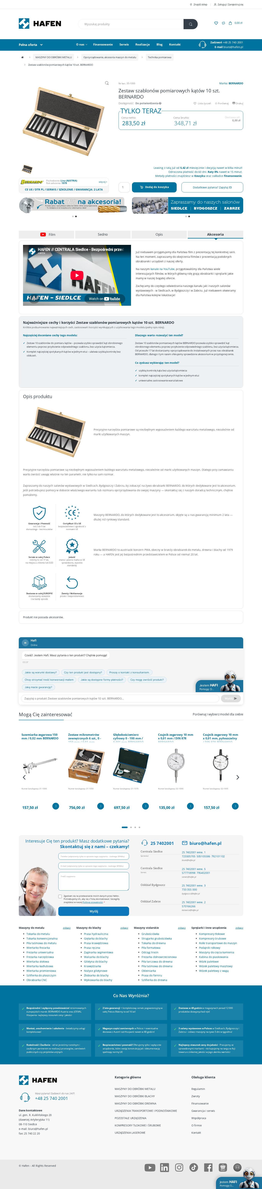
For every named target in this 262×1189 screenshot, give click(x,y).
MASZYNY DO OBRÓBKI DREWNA (135, 1103)
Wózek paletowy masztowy (215, 966)
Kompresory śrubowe (212, 938)
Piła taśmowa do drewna (157, 966)
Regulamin (198, 1089)
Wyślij (94, 911)
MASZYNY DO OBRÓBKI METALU (53, 57)
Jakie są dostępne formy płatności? (102, 679)
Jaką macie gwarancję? (38, 687)
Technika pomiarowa (159, 57)
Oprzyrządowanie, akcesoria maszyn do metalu (109, 57)
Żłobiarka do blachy (96, 975)
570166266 (188, 906)
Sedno (103, 234)
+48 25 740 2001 (233, 42)
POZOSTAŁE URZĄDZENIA (130, 1118)
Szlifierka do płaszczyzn (41, 975)
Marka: (231, 83)
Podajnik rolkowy (209, 948)
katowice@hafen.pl (190, 910)
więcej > (103, 181)
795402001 (203, 873)
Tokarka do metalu (38, 934)
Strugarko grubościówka (157, 938)
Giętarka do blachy (95, 938)
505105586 (203, 856)
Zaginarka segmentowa (98, 952)
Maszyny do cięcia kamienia (216, 952)
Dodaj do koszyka (157, 187)
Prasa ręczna (92, 948)
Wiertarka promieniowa (41, 971)
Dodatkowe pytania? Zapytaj (211, 187)
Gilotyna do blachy (95, 961)
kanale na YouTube (163, 269)
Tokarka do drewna (154, 943)
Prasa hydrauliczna (96, 934)
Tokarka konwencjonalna (42, 938)
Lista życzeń (204, 103)
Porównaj (223, 103)
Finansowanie (103, 44)
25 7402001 (162, 843)
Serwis (124, 44)
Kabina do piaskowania (213, 957)
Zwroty (195, 1096)
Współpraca (198, 1118)
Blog (159, 44)
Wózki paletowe (209, 961)
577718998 (188, 873)
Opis (159, 234)
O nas (80, 44)
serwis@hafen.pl (189, 876)
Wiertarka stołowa (37, 961)
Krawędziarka (92, 966)
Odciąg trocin (150, 952)
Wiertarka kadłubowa (39, 966)
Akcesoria (215, 234)
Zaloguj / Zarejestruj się (230, 4)
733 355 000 (189, 889)
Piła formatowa (151, 948)
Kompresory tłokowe (212, 934)
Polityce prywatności (93, 902)
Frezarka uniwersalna (40, 952)
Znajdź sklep (200, 4)
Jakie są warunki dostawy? (41, 672)
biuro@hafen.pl (233, 47)
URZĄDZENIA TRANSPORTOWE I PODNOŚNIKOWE (146, 1111)
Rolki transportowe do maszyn (218, 943)
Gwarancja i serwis (203, 1111)
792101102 (218, 856)
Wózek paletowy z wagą (214, 971)
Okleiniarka (149, 971)
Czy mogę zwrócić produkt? (147, 679)
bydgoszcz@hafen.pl (191, 893)
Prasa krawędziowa (96, 943)
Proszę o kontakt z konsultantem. (129, 672)
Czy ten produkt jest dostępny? (83, 672)
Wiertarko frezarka (38, 948)
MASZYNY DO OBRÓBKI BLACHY (135, 1096)
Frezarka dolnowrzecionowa (159, 957)
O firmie (196, 1125)
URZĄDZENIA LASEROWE (130, 1132)
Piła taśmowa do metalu (41, 943)
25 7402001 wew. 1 (194, 852)
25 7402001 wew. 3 (194, 885)
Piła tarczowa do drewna (157, 961)
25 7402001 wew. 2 (194, 902)
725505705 (188, 856)
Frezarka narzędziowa (40, 957)
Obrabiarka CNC (36, 980)
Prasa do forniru (152, 975)
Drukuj (239, 103)
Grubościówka (150, 934)
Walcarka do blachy (96, 957)
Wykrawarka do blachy (98, 980)
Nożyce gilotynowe (95, 971)
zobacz (67, 928)
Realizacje (142, 44)
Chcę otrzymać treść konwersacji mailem (49, 679)
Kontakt (175, 44)
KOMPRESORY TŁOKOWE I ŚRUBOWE (138, 1125)
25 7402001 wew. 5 (194, 869)
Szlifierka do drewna (154, 980)
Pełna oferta (28, 45)
